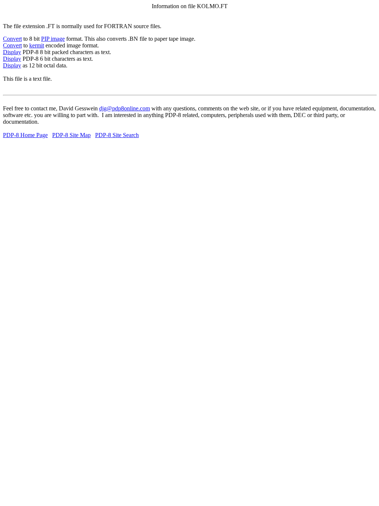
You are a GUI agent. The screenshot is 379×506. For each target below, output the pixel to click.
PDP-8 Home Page (25, 135)
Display (12, 52)
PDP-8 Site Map (71, 135)
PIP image (53, 39)
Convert (12, 39)
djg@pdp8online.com (124, 108)
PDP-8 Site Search (117, 135)
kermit (36, 45)
